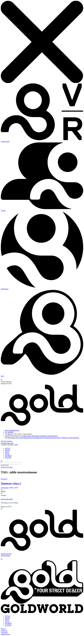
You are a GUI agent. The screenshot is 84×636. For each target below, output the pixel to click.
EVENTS (8, 457)
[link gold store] (2, 465)
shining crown (5, 634)
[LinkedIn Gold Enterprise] (60, 438)
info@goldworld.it (7, 499)
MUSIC (7, 450)
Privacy (3, 629)
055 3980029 (9, 432)
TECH (7, 454)
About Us (4, 630)
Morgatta (5, 488)
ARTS (7, 452)
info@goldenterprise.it (12, 430)
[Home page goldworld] (7, 443)
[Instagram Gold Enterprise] (23, 438)
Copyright (4, 632)
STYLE (7, 448)
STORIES (8, 456)
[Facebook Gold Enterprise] (38, 436)
